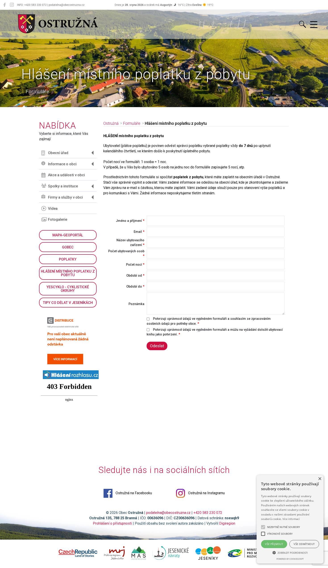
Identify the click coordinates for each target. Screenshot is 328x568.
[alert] (290, 519)
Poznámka (136, 304)
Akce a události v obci (66, 175)
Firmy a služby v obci (65, 197)
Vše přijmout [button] (274, 544)
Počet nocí (134, 265)
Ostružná (110, 123)
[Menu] (313, 25)
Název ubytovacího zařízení (130, 242)
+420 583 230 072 (207, 513)
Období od (134, 276)
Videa (53, 208)
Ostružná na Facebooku (133, 493)
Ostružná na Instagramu (206, 493)
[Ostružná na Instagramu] (12, 5)
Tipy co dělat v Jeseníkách (68, 303)
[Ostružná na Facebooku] (4, 5)
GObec (68, 247)
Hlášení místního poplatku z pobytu (68, 273)
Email (138, 232)
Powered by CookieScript (290, 558)
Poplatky (68, 259)
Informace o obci (62, 164)
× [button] (319, 479)
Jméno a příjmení (129, 221)
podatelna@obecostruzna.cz (168, 513)
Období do (134, 286)
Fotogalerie (57, 219)
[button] (290, 552)
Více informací (291, 519)
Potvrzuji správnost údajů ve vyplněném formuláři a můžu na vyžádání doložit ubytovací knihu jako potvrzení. (215, 332)
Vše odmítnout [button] (304, 544)
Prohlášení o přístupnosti (112, 523)
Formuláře (131, 123)
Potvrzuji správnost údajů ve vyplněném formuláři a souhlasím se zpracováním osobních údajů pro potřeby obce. (209, 321)
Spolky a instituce (63, 186)
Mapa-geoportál (67, 235)
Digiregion (227, 523)
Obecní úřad (58, 152)
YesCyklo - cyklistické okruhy (67, 289)
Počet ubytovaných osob (126, 251)
